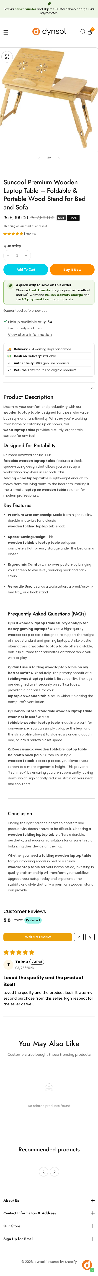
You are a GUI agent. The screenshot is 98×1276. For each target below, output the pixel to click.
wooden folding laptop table (33, 526)
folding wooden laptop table (66, 855)
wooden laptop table (21, 412)
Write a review (38, 937)
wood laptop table (19, 430)
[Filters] (79, 937)
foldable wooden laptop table (29, 460)
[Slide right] (59, 158)
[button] (82, 32)
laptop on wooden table (45, 489)
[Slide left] (39, 158)
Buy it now (72, 269)
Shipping (9, 226)
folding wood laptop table (26, 478)
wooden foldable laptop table (34, 542)
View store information (30, 334)
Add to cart (26, 269)
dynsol (39, 1261)
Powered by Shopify (61, 1261)
